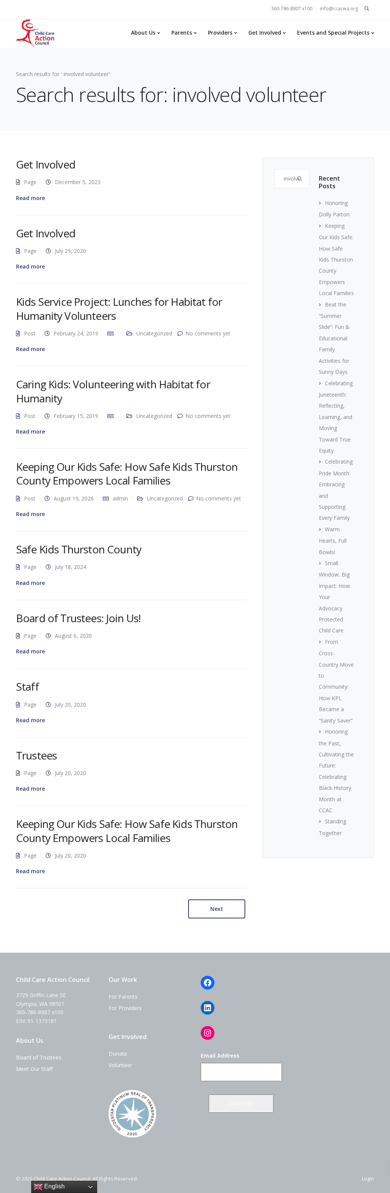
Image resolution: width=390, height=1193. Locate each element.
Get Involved (264, 32)
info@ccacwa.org (339, 8)
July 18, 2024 (70, 566)
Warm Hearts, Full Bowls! (333, 541)
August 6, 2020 (73, 635)
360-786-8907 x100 (291, 8)
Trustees (36, 755)
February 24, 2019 (76, 333)
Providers (220, 32)
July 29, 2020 (70, 250)
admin (120, 498)
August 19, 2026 (74, 498)
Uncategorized (154, 333)
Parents (181, 32)
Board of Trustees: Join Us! (78, 618)
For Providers (125, 1008)
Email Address (220, 1055)
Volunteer (120, 1065)
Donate (118, 1053)
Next (216, 908)
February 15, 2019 (76, 415)
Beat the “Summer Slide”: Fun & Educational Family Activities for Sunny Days (334, 338)
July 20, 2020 (70, 704)
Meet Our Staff (34, 1068)
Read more (30, 198)
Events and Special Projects (333, 32)
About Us (143, 32)
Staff (27, 686)
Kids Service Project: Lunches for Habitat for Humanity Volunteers (119, 308)
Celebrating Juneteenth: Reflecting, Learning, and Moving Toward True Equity (336, 417)
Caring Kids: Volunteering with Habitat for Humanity (113, 391)
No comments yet (207, 333)
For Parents (123, 996)
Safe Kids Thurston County (78, 549)
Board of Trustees (38, 1057)
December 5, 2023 (78, 182)
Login (368, 1178)
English (54, 1186)
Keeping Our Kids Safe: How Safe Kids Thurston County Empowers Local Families (127, 473)
